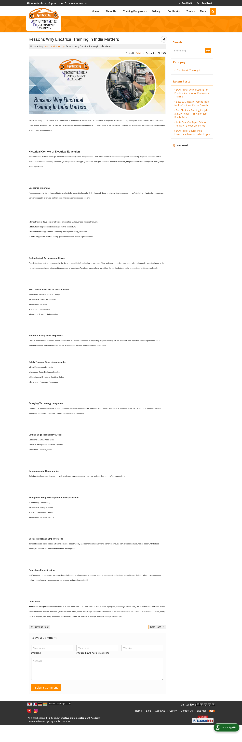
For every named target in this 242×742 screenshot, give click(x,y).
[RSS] (212, 710)
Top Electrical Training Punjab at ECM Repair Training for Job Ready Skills (191, 114)
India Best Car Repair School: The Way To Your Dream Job (190, 124)
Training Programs (134, 11)
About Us (111, 11)
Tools (189, 11)
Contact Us (187, 710)
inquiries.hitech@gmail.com (47, 3)
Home (95, 11)
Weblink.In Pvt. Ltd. (63, 721)
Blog (41, 46)
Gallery (156, 11)
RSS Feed (182, 145)
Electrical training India (39, 607)
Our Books (173, 11)
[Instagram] (36, 710)
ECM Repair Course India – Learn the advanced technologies (192, 132)
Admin (139, 53)
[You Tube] (29, 710)
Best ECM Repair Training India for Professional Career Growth (191, 103)
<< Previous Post (39, 626)
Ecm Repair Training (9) (188, 70)
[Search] (213, 11)
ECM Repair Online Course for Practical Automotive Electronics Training (191, 93)
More (203, 11)
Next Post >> (157, 626)
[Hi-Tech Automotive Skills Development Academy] (44, 18)
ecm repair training (54, 46)
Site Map (201, 710)
